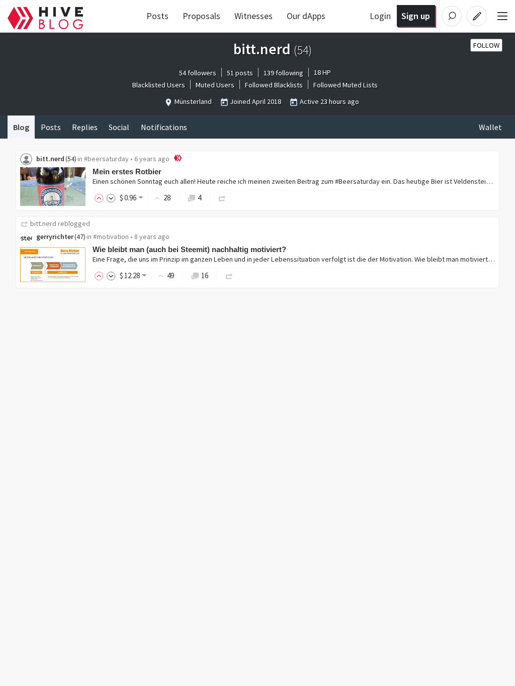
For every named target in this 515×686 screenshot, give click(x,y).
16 (204, 275)
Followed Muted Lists (345, 84)
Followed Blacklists (274, 84)
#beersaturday (106, 158)
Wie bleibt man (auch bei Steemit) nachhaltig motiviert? (189, 249)
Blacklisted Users (158, 84)
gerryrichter (54, 236)
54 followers (197, 72)
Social (119, 127)
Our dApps (306, 16)
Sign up (415, 16)
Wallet (490, 127)
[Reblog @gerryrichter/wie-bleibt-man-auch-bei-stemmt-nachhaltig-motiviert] (229, 275)
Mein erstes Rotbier (127, 171)
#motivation (111, 236)
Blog (21, 127)
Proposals (201, 16)
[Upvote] (101, 197)
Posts (157, 16)
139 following (283, 72)
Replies (85, 127)
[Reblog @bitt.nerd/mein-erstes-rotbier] (222, 197)
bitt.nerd (50, 158)
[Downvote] (111, 197)
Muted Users (215, 84)
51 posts (240, 72)
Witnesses (253, 16)
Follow (486, 45)
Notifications (164, 127)
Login (380, 16)
